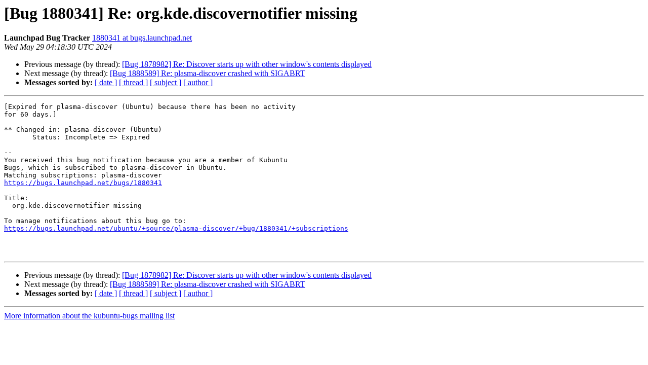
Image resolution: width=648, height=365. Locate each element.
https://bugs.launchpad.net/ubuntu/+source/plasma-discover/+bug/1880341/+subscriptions (176, 228)
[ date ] (106, 82)
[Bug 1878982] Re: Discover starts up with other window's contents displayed (247, 64)
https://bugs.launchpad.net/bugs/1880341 (83, 183)
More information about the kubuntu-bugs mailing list (89, 315)
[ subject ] (165, 82)
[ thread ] (133, 82)
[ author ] (198, 82)
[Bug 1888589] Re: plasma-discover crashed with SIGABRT (207, 73)
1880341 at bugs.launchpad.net (142, 37)
